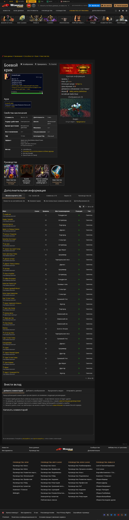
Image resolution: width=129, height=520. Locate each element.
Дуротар (62, 353)
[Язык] (126, 10)
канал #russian (58, 405)
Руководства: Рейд (20, 483)
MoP (50, 1)
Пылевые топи (62, 284)
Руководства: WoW (21, 462)
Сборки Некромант (103, 486)
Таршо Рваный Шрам (11, 353)
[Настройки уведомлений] (119, 10)
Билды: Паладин (102, 490)
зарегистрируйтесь (38, 438)
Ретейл (21, 1)
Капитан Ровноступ (9, 283)
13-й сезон (100, 469)
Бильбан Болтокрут (9, 239)
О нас (36, 513)
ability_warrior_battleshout (78, 91)
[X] (107, 514)
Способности (28, 56)
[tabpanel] (48, 292)
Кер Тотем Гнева (8, 298)
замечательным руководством (69, 401)
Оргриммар (62, 255)
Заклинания (18, 56)
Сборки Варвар (102, 479)
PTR (33, 5)
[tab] (13, 195)
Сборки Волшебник (103, 496)
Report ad (125, 444)
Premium (6, 517)
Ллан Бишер (8, 323)
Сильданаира (7, 343)
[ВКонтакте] (125, 514)
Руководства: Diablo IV (105, 462)
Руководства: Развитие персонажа (25, 472)
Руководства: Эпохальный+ (23, 476)
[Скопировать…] (80, 206)
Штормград (62, 220)
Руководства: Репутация (50, 483)
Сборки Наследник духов (105, 500)
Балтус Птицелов (10, 234)
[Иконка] (7, 77)
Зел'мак (7, 269)
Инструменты (7, 450)
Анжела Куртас (8, 224)
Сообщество (61, 10)
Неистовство (44, 56)
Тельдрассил (62, 215)
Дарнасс (62, 230)
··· (55, 1)
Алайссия (7, 214)
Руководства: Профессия (22, 479)
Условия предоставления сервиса (52, 517)
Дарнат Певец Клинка (11, 264)
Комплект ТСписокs (103, 476)
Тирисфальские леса (62, 260)
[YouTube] (118, 514)
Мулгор (62, 304)
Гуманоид (89, 215)
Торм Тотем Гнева (10, 357)
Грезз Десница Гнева (10, 254)
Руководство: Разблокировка (79, 466)
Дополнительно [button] (99, 10)
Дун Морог (62, 250)
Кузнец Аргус (8, 313)
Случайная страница (81, 513)
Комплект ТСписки (20, 490)
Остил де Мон (9, 333)
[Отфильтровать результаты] (83, 206)
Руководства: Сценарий (50, 490)
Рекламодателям (47, 513)
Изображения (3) (75, 97)
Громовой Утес (62, 299)
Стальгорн (62, 240)
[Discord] (104, 514)
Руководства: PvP (75, 486)
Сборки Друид (101, 483)
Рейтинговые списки (49, 500)
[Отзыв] (122, 10)
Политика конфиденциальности (24, 517)
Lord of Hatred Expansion (105, 466)
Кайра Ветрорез (10, 278)
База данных (19, 10)
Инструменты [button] (32, 10)
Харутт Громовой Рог (11, 372)
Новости (6, 10)
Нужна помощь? (12, 513)
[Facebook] (114, 514)
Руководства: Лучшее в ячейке (80, 469)
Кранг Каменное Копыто (12, 303)
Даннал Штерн (9, 259)
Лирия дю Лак (9, 318)
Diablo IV (66, 1)
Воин (36, 56)
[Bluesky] (111, 514)
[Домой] (13, 5)
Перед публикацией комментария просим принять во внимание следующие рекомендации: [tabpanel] (42, 416)
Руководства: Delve (20, 469)
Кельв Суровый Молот (12, 288)
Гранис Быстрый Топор (12, 249)
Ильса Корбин (9, 274)
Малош (5, 328)
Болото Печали (62, 329)
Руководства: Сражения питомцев (53, 486)
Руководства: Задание (49, 479)
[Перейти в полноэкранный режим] (115, 10)
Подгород (62, 225)
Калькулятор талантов (21, 486)
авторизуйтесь (26, 438)
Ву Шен (7, 244)
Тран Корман (8, 362)
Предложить (80, 122)
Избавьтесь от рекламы (79, 10)
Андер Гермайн (8, 219)
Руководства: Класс (20, 466)
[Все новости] (4, 1)
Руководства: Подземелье (51, 472)
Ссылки (53, 64)
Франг (6, 367)
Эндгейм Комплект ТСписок (106, 472)
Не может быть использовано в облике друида (38, 151)
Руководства (47, 10)
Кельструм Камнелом (10, 293)
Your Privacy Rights (64, 513)
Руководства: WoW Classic (79, 462)
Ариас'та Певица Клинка (11, 229)
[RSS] (121, 514)
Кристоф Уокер (9, 308)
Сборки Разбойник (103, 493)
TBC (42, 1)
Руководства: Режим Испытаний (53, 493)
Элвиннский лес (62, 314)
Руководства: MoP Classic (51, 462)
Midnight (16, 493)
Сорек (6, 348)
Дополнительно (94, 450)
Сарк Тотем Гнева (9, 338)
